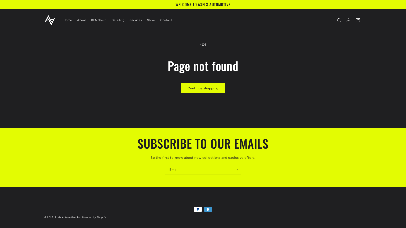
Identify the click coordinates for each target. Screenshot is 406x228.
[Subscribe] (236, 170)
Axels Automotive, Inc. (68, 217)
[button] (339, 20)
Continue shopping (203, 88)
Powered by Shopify (94, 217)
